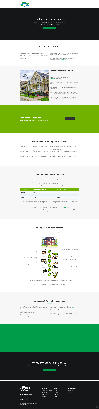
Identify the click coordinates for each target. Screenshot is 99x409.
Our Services (48, 3)
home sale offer (65, 207)
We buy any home (53, 155)
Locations (55, 3)
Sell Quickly (44, 396)
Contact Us (69, 3)
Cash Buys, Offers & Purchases (47, 390)
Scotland (56, 390)
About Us (63, 3)
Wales (56, 396)
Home (35, 3)
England (56, 394)
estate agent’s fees (39, 147)
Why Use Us (40, 3)
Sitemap (69, 392)
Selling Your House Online (46, 398)
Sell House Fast (44, 394)
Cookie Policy (70, 390)
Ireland (56, 392)
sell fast (73, 307)
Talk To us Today (49, 27)
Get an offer (70, 118)
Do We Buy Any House (45, 392)
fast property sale (63, 59)
